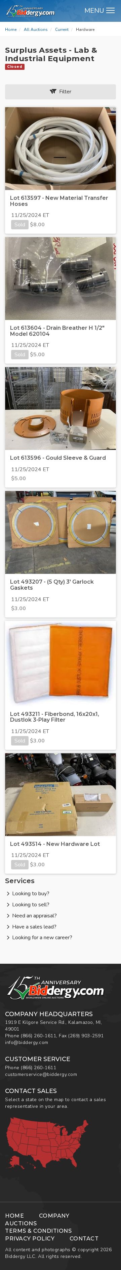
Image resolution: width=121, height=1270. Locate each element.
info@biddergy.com (26, 1042)
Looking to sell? (30, 904)
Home (10, 29)
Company (54, 1216)
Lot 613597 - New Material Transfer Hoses (59, 201)
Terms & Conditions (38, 1231)
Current (62, 29)
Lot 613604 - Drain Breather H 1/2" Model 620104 (57, 331)
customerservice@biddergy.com (41, 1074)
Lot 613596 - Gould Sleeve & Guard (58, 458)
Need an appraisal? (34, 915)
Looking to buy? (30, 893)
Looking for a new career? (42, 937)
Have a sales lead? (34, 927)
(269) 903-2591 (86, 1036)
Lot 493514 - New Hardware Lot (55, 844)
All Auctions (36, 29)
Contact (84, 1238)
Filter (63, 91)
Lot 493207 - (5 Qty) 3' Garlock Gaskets (52, 585)
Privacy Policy (29, 1238)
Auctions (21, 1223)
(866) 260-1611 (38, 1036)
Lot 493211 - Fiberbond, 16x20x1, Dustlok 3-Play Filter (54, 717)
